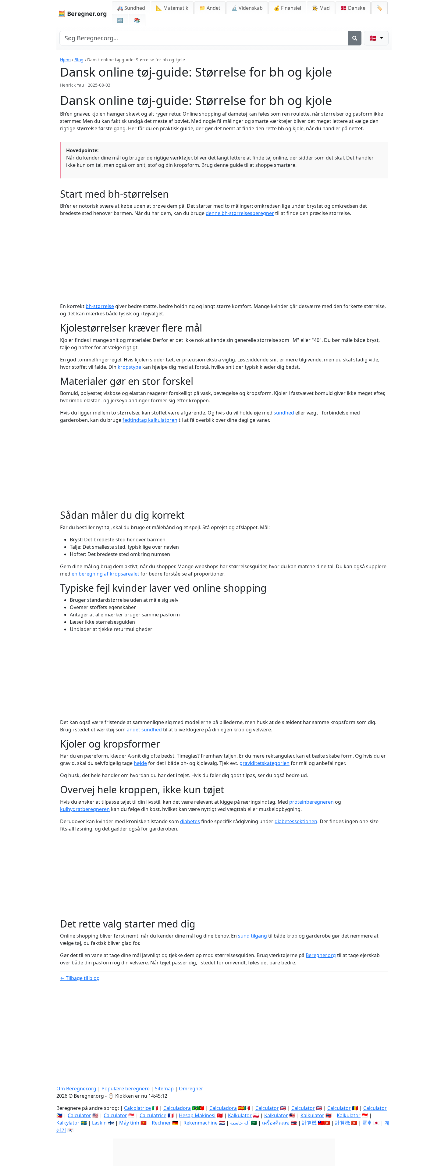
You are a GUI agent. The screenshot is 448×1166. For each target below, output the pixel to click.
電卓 (367, 1122)
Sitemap (164, 1088)
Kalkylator (68, 1122)
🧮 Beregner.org (82, 13)
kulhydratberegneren (85, 809)
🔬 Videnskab (247, 8)
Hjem (65, 60)
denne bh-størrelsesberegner (240, 213)
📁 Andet (209, 8)
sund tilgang (252, 935)
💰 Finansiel (287, 8)
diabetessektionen (296, 821)
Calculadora (177, 1108)
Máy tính (129, 1122)
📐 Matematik (172, 8)
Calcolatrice (137, 1108)
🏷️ (379, 8)
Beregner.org (321, 955)
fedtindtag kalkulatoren (150, 420)
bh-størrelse (100, 306)
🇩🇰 (353, 8)
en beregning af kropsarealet (105, 573)
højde (140, 763)
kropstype (129, 367)
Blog (79, 60)
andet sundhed (144, 729)
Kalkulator (240, 1115)
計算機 (309, 1122)
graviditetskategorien (265, 763)
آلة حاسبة (240, 1122)
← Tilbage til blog (80, 978)
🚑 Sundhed (131, 8)
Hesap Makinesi (197, 1115)
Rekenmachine (200, 1122)
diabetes (190, 821)
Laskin (99, 1122)
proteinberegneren (311, 801)
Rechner (161, 1122)
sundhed (284, 412)
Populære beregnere (125, 1088)
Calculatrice (153, 1115)
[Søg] (354, 38)
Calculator (267, 1108)
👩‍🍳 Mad (321, 8)
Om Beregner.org (76, 1088)
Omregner (191, 1088)
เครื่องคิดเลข (276, 1122)
